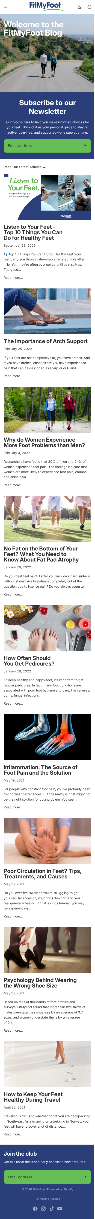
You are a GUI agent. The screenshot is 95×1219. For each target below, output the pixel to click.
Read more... (13, 277)
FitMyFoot (38, 1209)
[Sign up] (82, 146)
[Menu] (5, 7)
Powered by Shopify (59, 1209)
